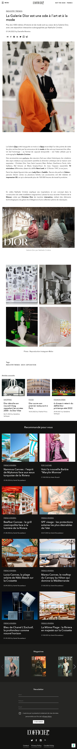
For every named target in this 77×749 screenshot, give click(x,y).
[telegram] (26, 37)
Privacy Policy (47, 716)
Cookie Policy (49, 745)
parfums (25, 158)
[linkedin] (17, 37)
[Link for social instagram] (41, 741)
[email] (7, 37)
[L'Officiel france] (38, 2)
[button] (74, 667)
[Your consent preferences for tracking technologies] (73, 745)
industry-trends (13, 365)
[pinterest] (14, 37)
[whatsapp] (23, 37)
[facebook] (10, 37)
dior (23, 365)
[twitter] (20, 37)
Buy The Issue (60, 3)
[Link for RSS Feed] (45, 740)
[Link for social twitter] (32, 741)
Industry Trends (14, 11)
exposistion (31, 365)
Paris (42, 147)
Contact (26, 745)
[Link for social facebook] (36, 741)
